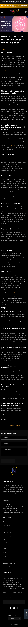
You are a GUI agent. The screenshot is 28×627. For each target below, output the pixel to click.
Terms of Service (8, 528)
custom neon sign (7, 194)
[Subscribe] (23, 602)
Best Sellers (6, 556)
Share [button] (4, 49)
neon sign (13, 145)
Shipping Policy (7, 532)
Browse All (6, 559)
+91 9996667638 (12, 508)
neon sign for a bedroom (14, 68)
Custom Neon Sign (8, 552)
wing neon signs (11, 292)
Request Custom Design (10, 563)
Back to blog (15, 425)
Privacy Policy (7, 567)
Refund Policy (7, 536)
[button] (2, 12)
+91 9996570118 (18, 506)
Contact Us (6, 525)
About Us (6, 521)
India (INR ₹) (13, 618)
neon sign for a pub (7, 71)
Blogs (5, 539)
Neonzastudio (15, 624)
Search (5, 543)
